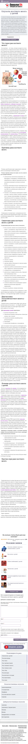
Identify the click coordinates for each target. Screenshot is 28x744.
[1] (1, 539)
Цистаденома (5, 717)
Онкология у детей (12, 568)
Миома (3, 712)
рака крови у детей (8, 310)
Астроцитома (5, 689)
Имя (2, 619)
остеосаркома (22, 132)
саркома (14, 388)
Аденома (4, 705)
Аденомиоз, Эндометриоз (9, 707)
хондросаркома (4, 133)
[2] (2, 539)
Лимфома (4, 692)
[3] (4, 539)
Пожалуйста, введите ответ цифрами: (10, 633)
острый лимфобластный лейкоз (8, 489)
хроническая (16, 115)
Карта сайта (5, 725)
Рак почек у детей (12, 554)
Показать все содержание (10, 39)
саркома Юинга (14, 133)
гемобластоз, (7, 104)
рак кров (18, 104)
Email (2, 623)
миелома (8, 388)
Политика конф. (22, 727)
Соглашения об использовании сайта (10, 742)
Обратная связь (13, 725)
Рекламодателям (22, 725)
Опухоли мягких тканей (8, 694)
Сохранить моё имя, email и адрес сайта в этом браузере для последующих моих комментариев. (13, 630)
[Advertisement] (14, 160)
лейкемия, (13, 104)
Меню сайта (6, 1)
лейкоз (2, 104)
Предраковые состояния (8, 714)
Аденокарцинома (6, 687)
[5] (6, 539)
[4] (5, 539)
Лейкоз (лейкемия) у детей (14, 561)
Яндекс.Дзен (15, 647)
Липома (4, 709)
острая (22, 115)
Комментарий (4, 605)
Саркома (4, 696)
